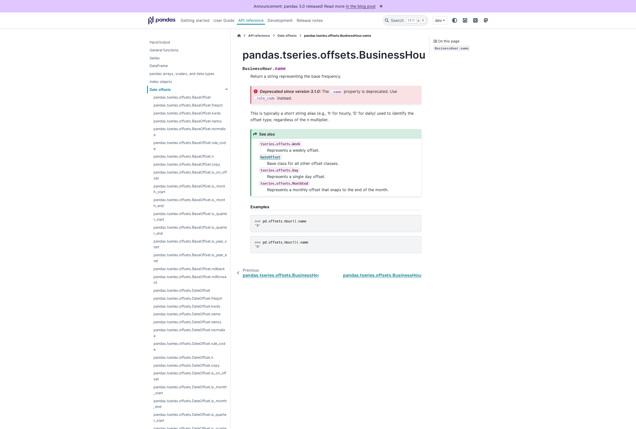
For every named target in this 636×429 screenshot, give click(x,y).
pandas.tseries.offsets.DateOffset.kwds (187, 306)
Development (280, 20)
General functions (164, 50)
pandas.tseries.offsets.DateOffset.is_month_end (190, 404)
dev (438, 20)
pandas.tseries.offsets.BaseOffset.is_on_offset (190, 175)
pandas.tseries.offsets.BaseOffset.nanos (188, 121)
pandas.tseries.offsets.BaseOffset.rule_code (190, 146)
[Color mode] (455, 20)
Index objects (161, 81)
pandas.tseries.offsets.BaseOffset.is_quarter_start (190, 217)
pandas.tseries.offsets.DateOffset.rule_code (189, 347)
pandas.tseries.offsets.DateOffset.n (183, 357)
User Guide (223, 20)
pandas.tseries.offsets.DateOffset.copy (187, 365)
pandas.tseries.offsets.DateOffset (182, 290)
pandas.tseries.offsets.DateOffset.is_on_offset (190, 376)
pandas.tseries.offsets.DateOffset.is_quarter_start (190, 417)
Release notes (310, 20)
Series (155, 58)
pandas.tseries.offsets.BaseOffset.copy (187, 164)
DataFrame (159, 66)
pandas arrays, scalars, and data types (182, 74)
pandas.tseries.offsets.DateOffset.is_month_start (190, 390)
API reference (251, 20)
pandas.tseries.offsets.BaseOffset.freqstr (188, 105)
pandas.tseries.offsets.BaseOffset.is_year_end (190, 258)
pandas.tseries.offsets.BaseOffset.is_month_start (189, 189)
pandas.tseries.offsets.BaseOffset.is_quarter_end (190, 230)
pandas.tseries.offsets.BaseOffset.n (184, 156)
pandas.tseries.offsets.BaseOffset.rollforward (190, 280)
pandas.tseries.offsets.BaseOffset (182, 97)
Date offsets (160, 89)
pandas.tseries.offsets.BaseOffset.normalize (190, 132)
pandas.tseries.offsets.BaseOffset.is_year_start (190, 244)
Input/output (160, 42)
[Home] (239, 35)
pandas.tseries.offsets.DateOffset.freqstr (188, 298)
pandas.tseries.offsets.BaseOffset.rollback (189, 269)
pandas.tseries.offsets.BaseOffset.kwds (187, 113)
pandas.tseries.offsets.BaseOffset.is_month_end (189, 203)
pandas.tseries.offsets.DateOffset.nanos (187, 322)
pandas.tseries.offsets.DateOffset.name (187, 314)
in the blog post (361, 6)
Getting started (195, 20)
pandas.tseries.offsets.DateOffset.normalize (189, 333)
